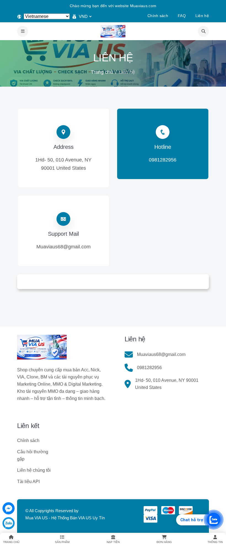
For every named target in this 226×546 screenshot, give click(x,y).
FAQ (182, 15)
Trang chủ (102, 72)
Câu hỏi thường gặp (32, 455)
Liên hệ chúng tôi (34, 470)
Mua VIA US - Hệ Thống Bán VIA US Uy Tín (65, 517)
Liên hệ (202, 15)
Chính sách (157, 15)
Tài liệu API (28, 481)
